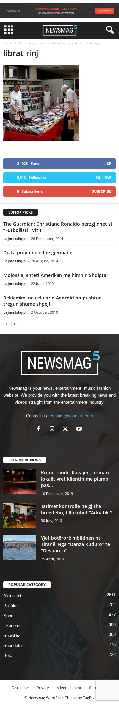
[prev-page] (6, 323)
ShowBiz (11, 635)
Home (8, 43)
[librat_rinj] (59, 103)
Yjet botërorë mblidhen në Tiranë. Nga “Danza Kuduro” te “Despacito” (75, 544)
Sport (8, 615)
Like (107, 163)
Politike (10, 605)
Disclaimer (20, 687)
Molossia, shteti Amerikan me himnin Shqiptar (55, 275)
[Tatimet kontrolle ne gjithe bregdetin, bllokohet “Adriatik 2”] (19, 515)
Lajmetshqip (14, 238)
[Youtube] (80, 429)
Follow (103, 177)
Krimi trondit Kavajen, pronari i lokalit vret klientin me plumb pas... (76, 478)
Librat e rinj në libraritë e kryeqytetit (48, 43)
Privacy (43, 687)
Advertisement (69, 687)
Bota (7, 655)
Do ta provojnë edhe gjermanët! (39, 252)
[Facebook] (40, 429)
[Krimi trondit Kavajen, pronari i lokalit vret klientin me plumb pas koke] (19, 481)
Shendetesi (14, 645)
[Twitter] (67, 429)
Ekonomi (11, 625)
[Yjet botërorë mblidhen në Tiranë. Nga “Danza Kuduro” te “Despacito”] (19, 547)
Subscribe (101, 191)
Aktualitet (12, 595)
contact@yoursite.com (71, 415)
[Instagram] (53, 429)
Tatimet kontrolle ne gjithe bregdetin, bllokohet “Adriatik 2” (78, 509)
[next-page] (14, 323)
